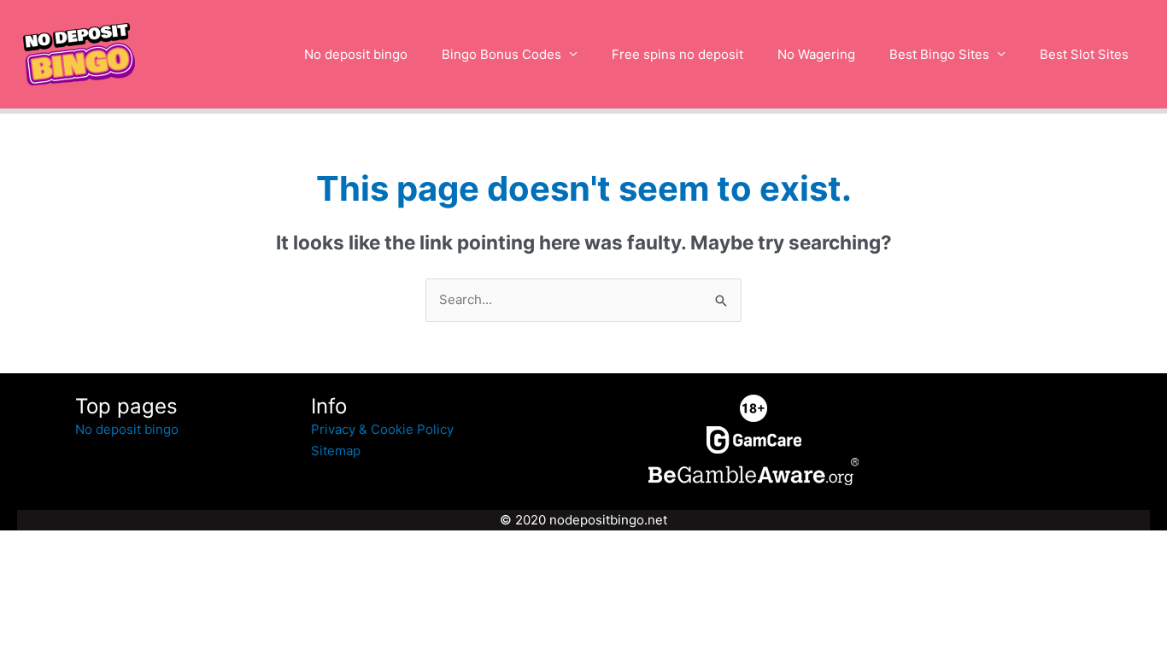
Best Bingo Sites (939, 54)
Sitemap (336, 450)
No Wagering (816, 54)
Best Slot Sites (1084, 54)
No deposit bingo (356, 54)
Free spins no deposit (677, 54)
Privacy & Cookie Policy (382, 429)
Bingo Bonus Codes (501, 54)
